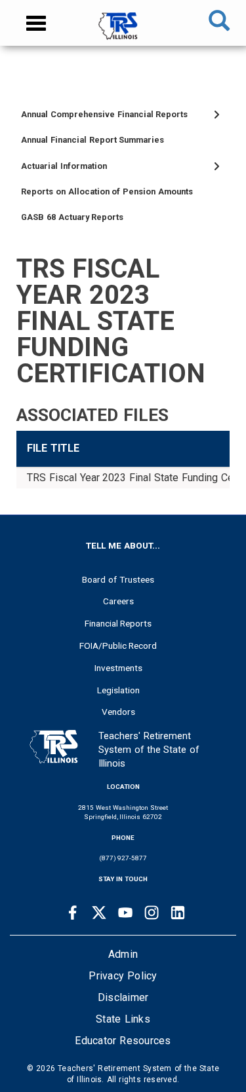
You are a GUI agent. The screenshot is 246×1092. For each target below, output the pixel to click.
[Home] (123, 33)
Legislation (118, 690)
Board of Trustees (118, 579)
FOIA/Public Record (118, 645)
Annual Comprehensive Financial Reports (104, 114)
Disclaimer (123, 997)
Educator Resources (123, 1040)
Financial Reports (118, 623)
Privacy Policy (123, 976)
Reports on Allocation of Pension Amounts (107, 191)
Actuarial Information (64, 166)
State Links (123, 1019)
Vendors (118, 711)
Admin (123, 954)
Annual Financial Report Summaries (92, 140)
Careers (118, 601)
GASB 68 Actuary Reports (72, 217)
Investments (118, 668)
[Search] (219, 22)
